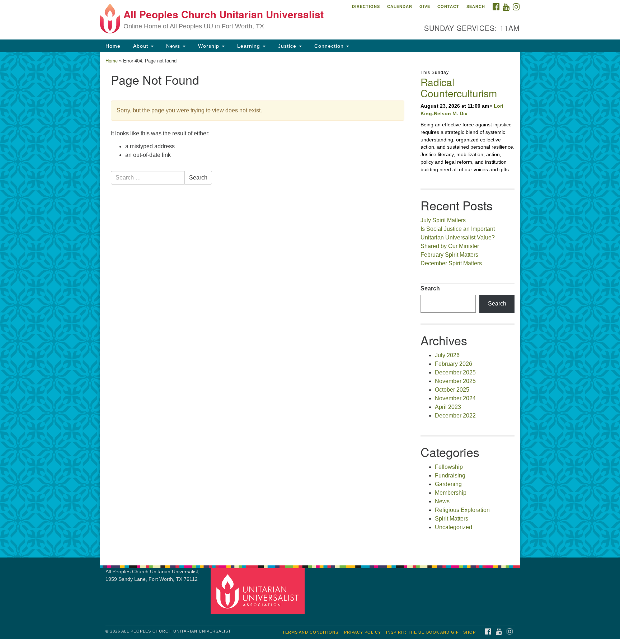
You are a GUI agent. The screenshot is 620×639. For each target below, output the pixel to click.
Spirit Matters (451, 519)
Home (113, 46)
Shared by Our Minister (450, 246)
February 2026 (453, 364)
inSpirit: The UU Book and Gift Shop (431, 632)
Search (475, 6)
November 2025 (455, 381)
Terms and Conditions (310, 632)
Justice (287, 46)
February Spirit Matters (449, 255)
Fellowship (449, 467)
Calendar (399, 6)
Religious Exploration (462, 510)
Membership (450, 493)
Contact (448, 6)
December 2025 (455, 372)
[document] (310, 305)
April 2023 (448, 407)
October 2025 (452, 390)
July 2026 (447, 355)
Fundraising (450, 475)
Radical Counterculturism (459, 87)
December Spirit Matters (451, 263)
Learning (248, 46)
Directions (366, 6)
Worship (208, 46)
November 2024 (455, 398)
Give (424, 6)
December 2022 (455, 415)
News (173, 46)
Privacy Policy (362, 632)
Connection (329, 46)
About (140, 46)
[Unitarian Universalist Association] (259, 591)
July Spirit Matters (443, 220)
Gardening (448, 484)
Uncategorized (453, 527)
